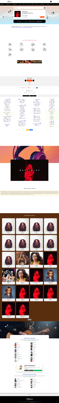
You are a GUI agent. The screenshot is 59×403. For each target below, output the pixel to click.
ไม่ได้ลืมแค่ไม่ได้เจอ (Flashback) (36, 382)
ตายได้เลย (22, 248)
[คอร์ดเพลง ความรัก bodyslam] (31, 351)
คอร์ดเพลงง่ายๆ (8, 4)
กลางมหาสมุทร (18, 382)
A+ (38, 87)
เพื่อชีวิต (32, 4)
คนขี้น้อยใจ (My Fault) (19, 386)
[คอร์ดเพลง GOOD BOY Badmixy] (22, 258)
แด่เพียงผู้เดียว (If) (35, 380)
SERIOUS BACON (19, 387)
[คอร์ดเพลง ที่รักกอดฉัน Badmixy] (50, 241)
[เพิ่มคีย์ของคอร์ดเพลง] (33, 80)
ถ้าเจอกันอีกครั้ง (18, 384)
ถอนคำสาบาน (34, 386)
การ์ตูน (29, 4)
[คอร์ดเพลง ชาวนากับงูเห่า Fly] (31, 345)
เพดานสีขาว (22, 299)
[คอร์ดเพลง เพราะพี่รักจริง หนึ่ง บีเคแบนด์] (31, 347)
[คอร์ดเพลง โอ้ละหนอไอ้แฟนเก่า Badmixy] (22, 308)
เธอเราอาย (8, 265)
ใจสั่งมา (18, 348)
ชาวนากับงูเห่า (34, 344)
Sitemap (40, 401)
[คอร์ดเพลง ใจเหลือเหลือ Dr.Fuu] (31, 343)
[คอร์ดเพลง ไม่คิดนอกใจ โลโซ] (15, 345)
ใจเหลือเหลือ (34, 342)
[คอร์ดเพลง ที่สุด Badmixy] (36, 224)
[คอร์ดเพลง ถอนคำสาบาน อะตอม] (31, 387)
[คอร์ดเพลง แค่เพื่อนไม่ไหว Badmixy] (36, 291)
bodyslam (34, 351)
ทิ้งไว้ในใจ (34, 358)
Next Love (8, 299)
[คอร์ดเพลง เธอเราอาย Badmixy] (8, 258)
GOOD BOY (22, 265)
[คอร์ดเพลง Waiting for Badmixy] (8, 224)
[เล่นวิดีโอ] (29, 170)
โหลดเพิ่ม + (29, 319)
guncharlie (34, 383)
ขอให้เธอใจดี (34, 384)
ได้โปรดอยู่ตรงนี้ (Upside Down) (20, 380)
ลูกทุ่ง (36, 4)
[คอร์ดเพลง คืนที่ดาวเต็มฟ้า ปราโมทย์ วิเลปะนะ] (15, 347)
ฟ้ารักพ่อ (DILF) (50, 282)
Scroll (33, 95)
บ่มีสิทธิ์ (34, 348)
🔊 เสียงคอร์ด (29, 90)
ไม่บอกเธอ (34, 354)
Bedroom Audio (35, 355)
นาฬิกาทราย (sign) (19, 354)
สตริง (20, 4)
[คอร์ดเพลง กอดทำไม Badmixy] (50, 224)
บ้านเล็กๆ (8, 248)
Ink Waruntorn (18, 359)
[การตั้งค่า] (51, 1)
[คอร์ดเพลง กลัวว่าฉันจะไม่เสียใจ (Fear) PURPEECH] (15, 357)
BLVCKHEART (18, 381)
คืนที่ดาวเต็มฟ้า (18, 346)
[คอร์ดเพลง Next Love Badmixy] (8, 291)
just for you (22, 282)
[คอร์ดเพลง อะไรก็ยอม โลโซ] (15, 353)
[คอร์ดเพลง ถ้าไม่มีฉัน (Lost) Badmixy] (8, 308)
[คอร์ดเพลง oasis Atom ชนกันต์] (31, 379)
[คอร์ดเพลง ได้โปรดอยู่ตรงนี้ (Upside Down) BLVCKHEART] (15, 381)
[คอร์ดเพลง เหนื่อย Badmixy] (22, 224)
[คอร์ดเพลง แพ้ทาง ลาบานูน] (31, 361)
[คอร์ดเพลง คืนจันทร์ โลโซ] (15, 343)
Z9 (17, 351)
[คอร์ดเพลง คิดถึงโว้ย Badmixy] (50, 291)
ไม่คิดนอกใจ (18, 344)
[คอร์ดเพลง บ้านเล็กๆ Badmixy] (8, 241)
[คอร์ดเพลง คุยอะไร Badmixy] (50, 258)
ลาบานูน (34, 361)
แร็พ (23, 4)
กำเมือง (48, 4)
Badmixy (26, 15)
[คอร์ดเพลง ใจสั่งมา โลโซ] (15, 349)
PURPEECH (18, 357)
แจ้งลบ (37, 401)
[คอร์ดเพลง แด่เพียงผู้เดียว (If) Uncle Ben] (31, 381)
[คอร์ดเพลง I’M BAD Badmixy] (36, 241)
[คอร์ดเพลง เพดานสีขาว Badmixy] (22, 291)
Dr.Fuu (34, 343)
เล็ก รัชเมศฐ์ (18, 383)
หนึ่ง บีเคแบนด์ (34, 347)
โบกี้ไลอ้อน (18, 355)
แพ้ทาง (34, 360)
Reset (29, 84)
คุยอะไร (50, 265)
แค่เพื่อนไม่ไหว (36, 299)
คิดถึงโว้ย (50, 299)
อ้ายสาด (8, 282)
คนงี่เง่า (36, 265)
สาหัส (33, 356)
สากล (25, 4)
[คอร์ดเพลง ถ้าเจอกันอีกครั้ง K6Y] (15, 385)
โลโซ (17, 343)
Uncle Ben (34, 381)
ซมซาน (18, 360)
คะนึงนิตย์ (18, 378)
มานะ (33, 352)
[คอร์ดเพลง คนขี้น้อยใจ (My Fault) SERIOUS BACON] (15, 387)
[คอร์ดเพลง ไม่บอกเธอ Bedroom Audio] (31, 355)
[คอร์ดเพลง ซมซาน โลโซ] (15, 361)
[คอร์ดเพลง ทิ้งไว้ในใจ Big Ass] (31, 359)
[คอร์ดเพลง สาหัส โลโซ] (31, 357)
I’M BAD (36, 248)
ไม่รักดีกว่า (18, 350)
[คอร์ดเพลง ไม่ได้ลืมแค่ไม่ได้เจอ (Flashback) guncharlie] (31, 383)
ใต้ (38, 4)
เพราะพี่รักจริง (34, 346)
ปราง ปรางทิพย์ (18, 379)
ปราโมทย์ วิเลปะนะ (19, 347)
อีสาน (57, 4)
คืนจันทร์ (18, 342)
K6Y (17, 385)
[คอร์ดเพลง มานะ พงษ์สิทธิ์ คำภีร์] (31, 353)
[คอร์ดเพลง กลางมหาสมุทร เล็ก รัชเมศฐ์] (15, 383)
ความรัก (34, 350)
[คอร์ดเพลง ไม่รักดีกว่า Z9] (15, 351)
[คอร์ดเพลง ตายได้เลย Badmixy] (22, 241)
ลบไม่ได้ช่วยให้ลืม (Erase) (20, 358)
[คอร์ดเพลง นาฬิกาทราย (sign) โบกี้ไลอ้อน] (15, 355)
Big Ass (34, 359)
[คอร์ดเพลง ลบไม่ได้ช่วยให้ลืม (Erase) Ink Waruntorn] (15, 359)
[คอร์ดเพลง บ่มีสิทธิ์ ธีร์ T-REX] (31, 349)
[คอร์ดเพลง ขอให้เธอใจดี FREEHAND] (31, 385)
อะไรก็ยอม (18, 352)
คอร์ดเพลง (2, 4)
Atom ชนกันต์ (34, 379)
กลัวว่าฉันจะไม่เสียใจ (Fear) (20, 356)
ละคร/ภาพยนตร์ (42, 4)
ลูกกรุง (54, 4)
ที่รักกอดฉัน (50, 248)
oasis (33, 378)
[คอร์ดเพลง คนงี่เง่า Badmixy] (36, 258)
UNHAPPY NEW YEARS (36, 282)
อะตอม (33, 387)
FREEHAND (34, 385)
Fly (33, 345)
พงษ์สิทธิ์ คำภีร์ (34, 353)
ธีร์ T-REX (34, 349)
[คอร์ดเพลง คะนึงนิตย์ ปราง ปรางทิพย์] (15, 379)
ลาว (51, 4)
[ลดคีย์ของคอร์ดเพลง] (25, 80)
